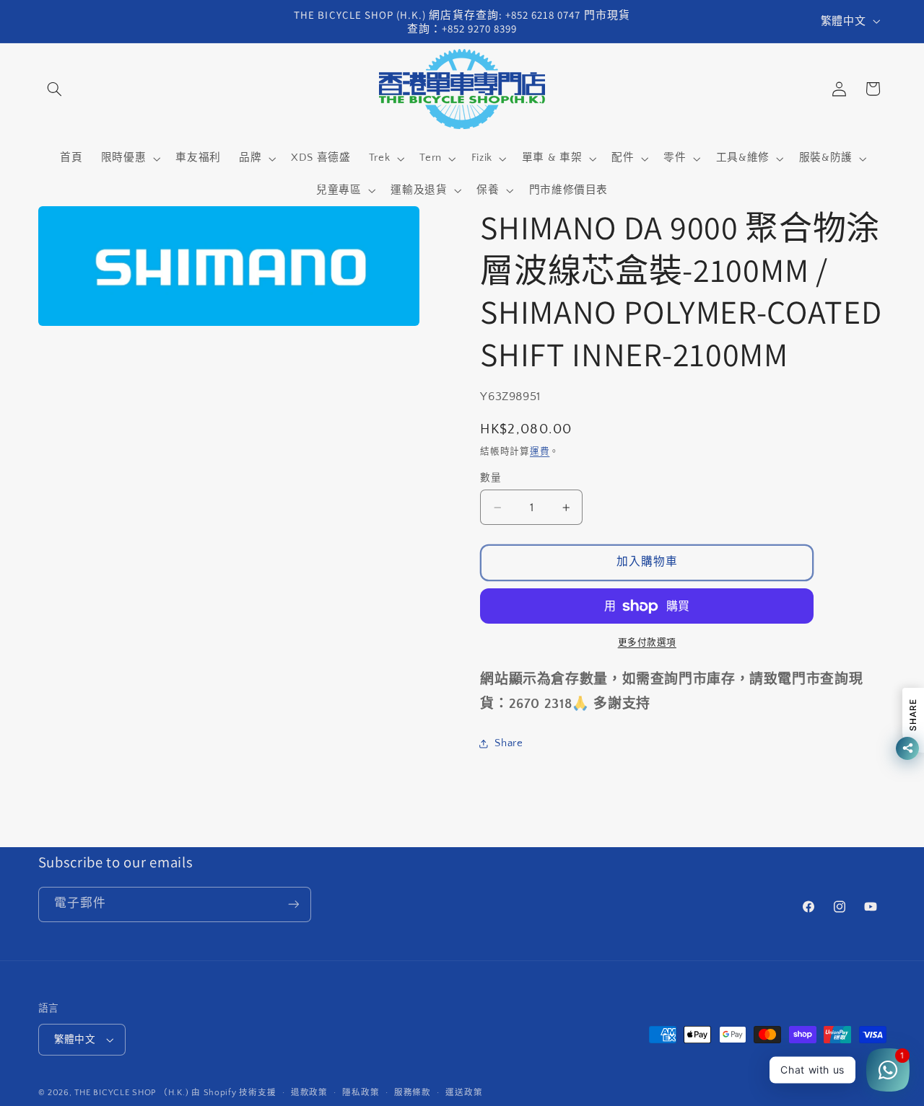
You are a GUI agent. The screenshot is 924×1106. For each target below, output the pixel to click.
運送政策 (463, 1092)
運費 (539, 451)
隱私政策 (360, 1092)
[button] (54, 88)
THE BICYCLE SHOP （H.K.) (132, 1092)
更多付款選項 (647, 642)
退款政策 (309, 1092)
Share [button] (508, 743)
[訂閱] (293, 904)
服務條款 (412, 1092)
